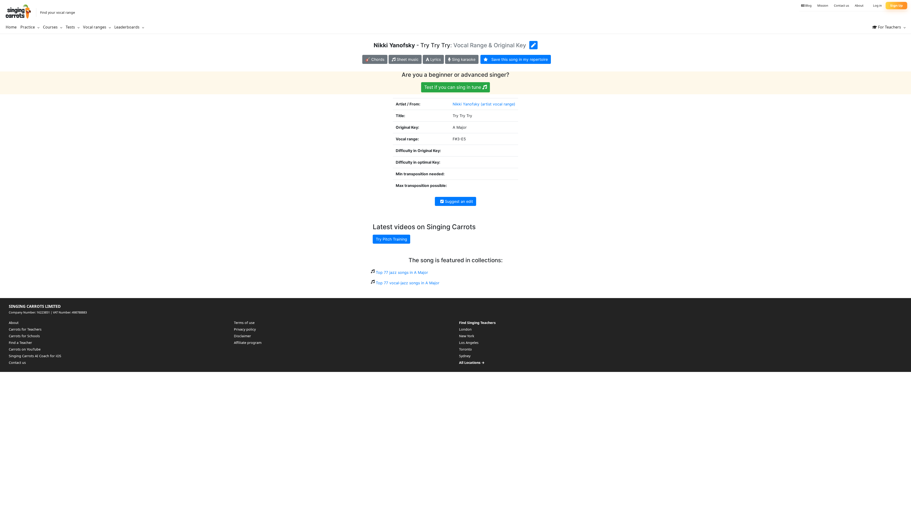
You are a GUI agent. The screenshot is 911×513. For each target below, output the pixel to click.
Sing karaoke (463, 59)
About (859, 5)
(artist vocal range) (498, 104)
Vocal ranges (95, 27)
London (465, 329)
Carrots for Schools (24, 336)
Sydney (464, 356)
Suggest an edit (458, 201)
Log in (877, 5)
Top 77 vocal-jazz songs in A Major (407, 282)
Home (11, 27)
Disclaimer (242, 336)
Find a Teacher (20, 342)
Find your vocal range (57, 12)
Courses (51, 27)
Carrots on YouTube (25, 349)
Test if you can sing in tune (453, 87)
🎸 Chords (374, 59)
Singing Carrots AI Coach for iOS (35, 356)
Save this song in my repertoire (518, 59)
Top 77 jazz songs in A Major (402, 272)
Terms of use (244, 322)
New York (466, 336)
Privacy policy (245, 329)
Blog (808, 5)
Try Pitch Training (391, 239)
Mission (822, 5)
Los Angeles (469, 342)
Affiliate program (247, 342)
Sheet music (406, 59)
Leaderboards (127, 27)
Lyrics (435, 59)
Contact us (841, 5)
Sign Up (896, 5)
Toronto (465, 349)
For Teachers (889, 27)
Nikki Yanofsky (466, 104)
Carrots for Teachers (25, 329)
